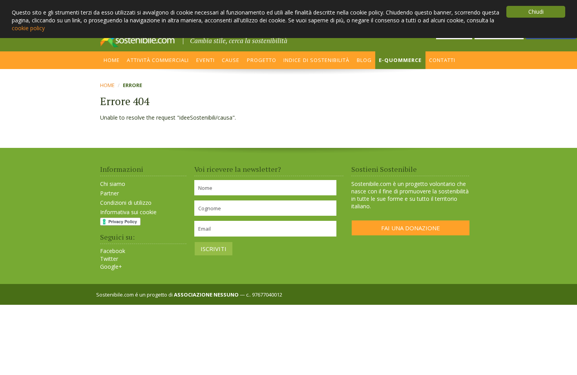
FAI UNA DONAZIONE (410, 228)
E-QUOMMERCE (400, 60)
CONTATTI (442, 60)
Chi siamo (112, 184)
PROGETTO (261, 60)
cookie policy (28, 28)
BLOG (364, 60)
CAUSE (230, 60)
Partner (109, 193)
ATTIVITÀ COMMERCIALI (158, 60)
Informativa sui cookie (128, 212)
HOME (112, 60)
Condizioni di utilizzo (126, 202)
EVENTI (205, 60)
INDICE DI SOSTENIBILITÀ (316, 60)
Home (107, 85)
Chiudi (536, 11)
